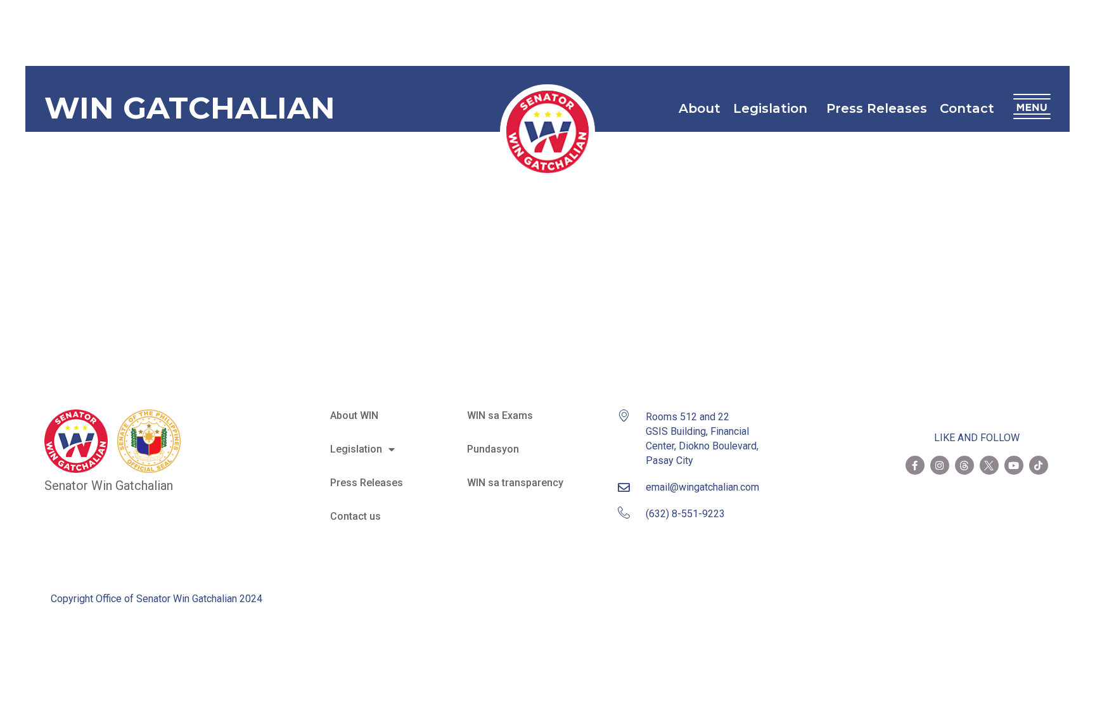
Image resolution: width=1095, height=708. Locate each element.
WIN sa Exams (500, 415)
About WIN (354, 415)
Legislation (770, 108)
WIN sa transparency (515, 483)
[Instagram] (939, 465)
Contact (967, 108)
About (699, 108)
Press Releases (876, 108)
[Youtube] (1013, 465)
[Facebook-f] (915, 465)
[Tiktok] (1038, 465)
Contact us (355, 516)
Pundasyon (493, 449)
